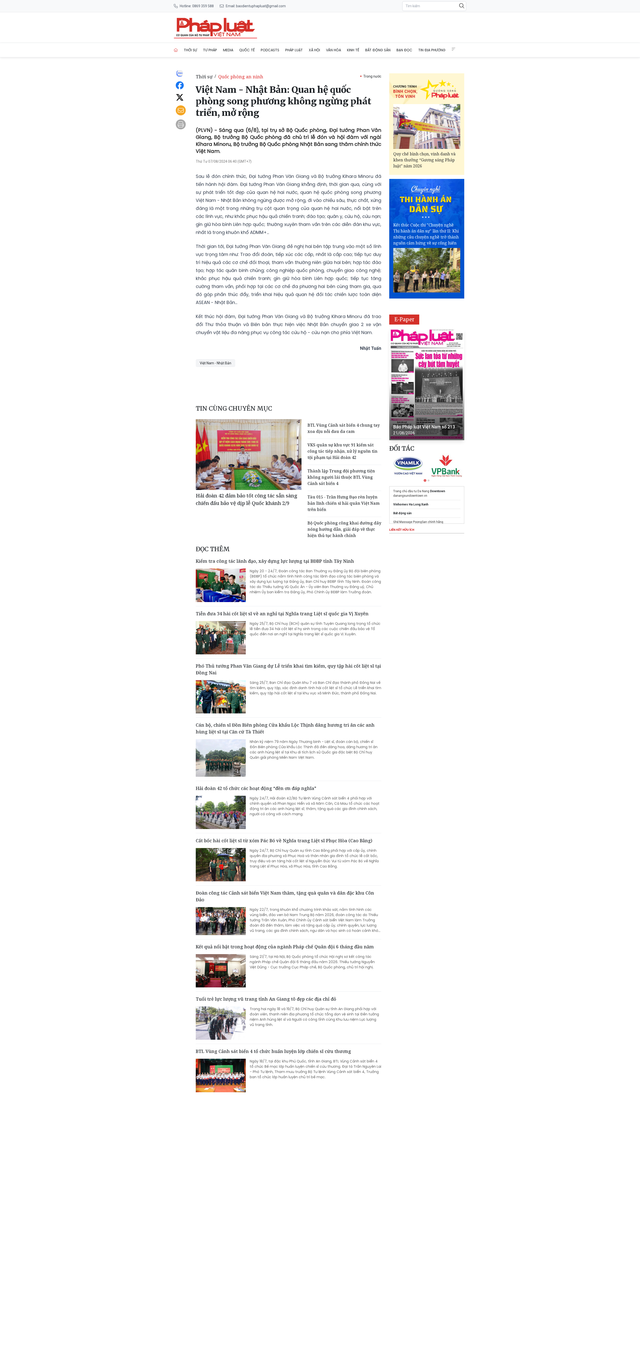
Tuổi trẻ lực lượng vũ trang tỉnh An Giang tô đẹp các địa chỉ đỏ (266, 999)
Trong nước (372, 76)
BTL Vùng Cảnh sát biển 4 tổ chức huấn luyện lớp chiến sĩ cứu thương (273, 1051)
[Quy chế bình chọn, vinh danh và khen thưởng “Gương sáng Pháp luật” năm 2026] (426, 126)
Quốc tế (247, 50)
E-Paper (404, 319)
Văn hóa (333, 50)
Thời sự (190, 50)
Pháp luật (294, 50)
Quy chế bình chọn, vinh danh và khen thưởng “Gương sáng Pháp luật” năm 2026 (424, 160)
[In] (181, 124)
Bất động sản (377, 50)
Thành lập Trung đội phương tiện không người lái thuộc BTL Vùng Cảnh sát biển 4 (341, 477)
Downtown (437, 491)
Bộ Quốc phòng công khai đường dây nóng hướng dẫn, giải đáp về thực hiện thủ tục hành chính (344, 529)
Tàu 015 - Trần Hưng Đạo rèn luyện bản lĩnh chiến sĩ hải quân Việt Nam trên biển (344, 503)
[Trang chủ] (176, 50)
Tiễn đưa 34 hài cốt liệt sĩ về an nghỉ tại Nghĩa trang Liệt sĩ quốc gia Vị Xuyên (282, 614)
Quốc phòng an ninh (240, 77)
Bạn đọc (404, 50)
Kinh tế (353, 50)
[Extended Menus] (454, 49)
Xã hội (314, 50)
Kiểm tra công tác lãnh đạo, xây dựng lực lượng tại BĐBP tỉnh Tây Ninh (275, 561)
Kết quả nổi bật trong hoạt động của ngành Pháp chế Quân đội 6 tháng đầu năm (285, 947)
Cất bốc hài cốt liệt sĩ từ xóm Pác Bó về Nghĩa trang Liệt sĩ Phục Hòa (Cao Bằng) (284, 841)
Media (228, 50)
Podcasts (270, 50)
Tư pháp (210, 50)
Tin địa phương (432, 50)
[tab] (425, 480)
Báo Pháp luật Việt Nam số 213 (424, 426)
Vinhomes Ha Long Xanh (410, 504)
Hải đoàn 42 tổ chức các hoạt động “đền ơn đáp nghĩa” (256, 788)
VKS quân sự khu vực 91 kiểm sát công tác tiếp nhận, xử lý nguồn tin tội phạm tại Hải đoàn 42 (343, 451)
